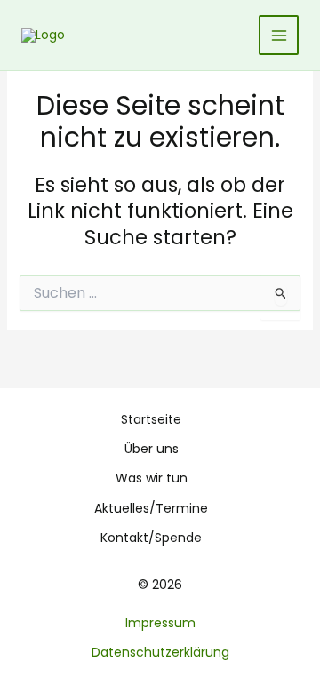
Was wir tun (152, 478)
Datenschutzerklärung (160, 652)
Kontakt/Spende (151, 537)
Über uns (151, 449)
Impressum (160, 623)
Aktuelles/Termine (151, 508)
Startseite (151, 419)
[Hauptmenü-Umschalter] (279, 35)
